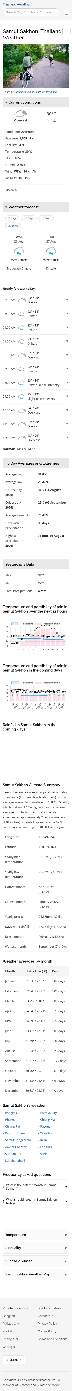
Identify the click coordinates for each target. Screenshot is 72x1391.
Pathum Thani (15, 1133)
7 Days (12, 218)
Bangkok (11, 1113)
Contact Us (45, 1316)
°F (54, 120)
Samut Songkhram (18, 1140)
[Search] (56, 12)
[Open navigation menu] (66, 13)
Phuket (10, 1120)
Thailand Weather (17, 4)
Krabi (44, 1140)
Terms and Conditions (52, 1339)
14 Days (46, 218)
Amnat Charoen (16, 1147)
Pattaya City (48, 1113)
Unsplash (51, 92)
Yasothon (47, 1133)
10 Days (29, 218)
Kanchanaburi (15, 1161)
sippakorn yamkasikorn (28, 92)
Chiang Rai (12, 1126)
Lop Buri (46, 1147)
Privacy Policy (47, 1323)
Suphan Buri (13, 1154)
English (14, 1359)
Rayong (45, 1126)
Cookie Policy (47, 1331)
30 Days (13, 225)
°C (48, 120)
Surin (44, 1154)
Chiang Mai (48, 1120)
